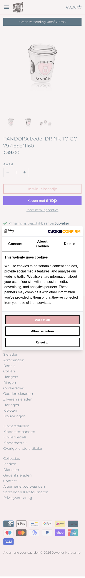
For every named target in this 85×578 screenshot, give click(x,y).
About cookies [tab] (42, 244)
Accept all (42, 319)
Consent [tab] (15, 244)
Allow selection (42, 331)
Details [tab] (69, 244)
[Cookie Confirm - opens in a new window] (64, 231)
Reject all (42, 342)
